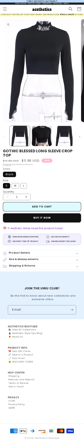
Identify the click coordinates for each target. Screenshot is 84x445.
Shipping (7, 164)
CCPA (11, 400)
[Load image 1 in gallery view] (20, 136)
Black (9, 174)
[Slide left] (4, 137)
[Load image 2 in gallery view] (42, 136)
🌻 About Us (15, 336)
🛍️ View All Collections (22, 329)
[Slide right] (79, 137)
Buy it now (42, 217)
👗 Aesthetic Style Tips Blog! (25, 333)
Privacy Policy (16, 404)
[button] (5, 9)
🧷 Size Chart (16, 358)
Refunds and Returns (21, 379)
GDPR (11, 407)
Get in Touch (16, 386)
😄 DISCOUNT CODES (20, 361)
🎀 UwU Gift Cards (19, 351)
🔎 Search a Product (20, 354)
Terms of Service (18, 383)
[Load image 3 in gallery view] (64, 136)
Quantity (8, 192)
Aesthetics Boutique (47, 438)
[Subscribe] (71, 309)
